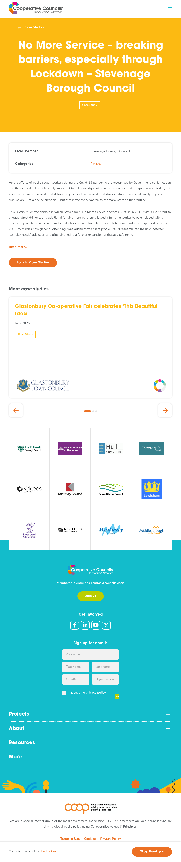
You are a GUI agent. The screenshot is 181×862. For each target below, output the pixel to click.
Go (117, 696)
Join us (90, 596)
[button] (87, 411)
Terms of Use (70, 839)
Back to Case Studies (33, 262)
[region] (90, 852)
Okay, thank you (152, 851)
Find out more (50, 851)
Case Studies (34, 27)
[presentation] (16, 410)
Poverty (95, 164)
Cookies (90, 839)
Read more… (18, 247)
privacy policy (96, 692)
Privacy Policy (110, 839)
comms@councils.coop (107, 583)
